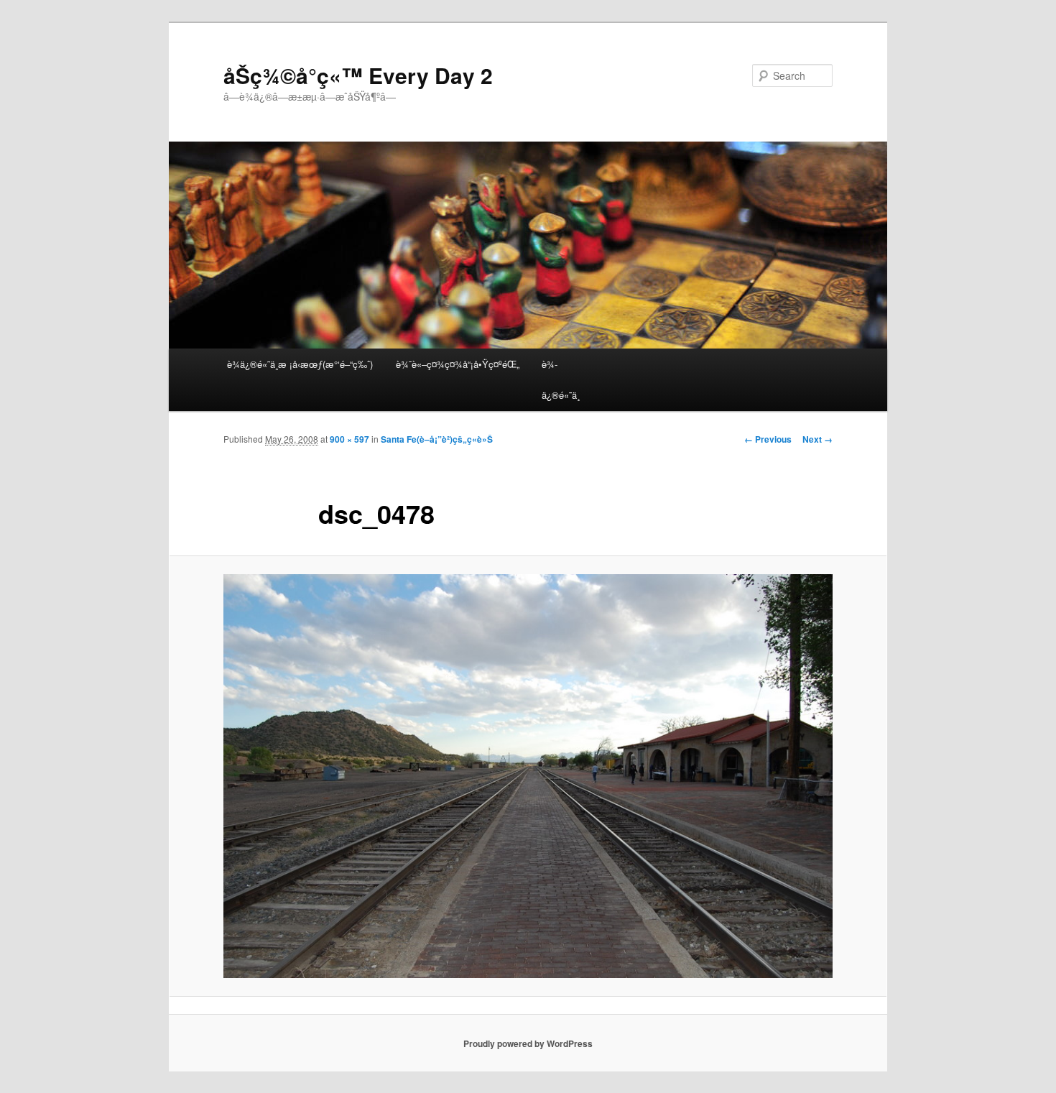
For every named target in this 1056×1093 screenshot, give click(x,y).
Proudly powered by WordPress (528, 1043)
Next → (817, 439)
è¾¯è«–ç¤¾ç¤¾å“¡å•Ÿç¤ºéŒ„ (457, 364)
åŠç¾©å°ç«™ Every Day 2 (358, 75)
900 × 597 (349, 439)
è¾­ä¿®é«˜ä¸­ (561, 379)
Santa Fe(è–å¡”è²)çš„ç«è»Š (437, 439)
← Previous (768, 439)
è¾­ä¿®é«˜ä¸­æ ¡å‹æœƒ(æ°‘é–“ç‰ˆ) (300, 364)
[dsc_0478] (528, 776)
